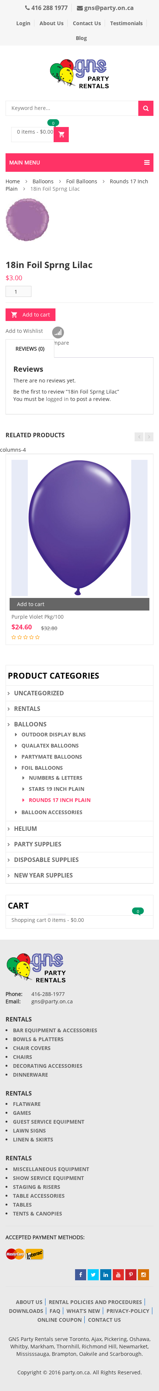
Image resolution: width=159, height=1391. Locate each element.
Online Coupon (59, 1319)
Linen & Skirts (33, 1139)
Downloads (26, 1310)
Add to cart (36, 314)
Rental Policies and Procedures (95, 1301)
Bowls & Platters (38, 1039)
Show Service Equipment (48, 1177)
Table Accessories (39, 1195)
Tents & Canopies (37, 1213)
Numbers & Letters (55, 777)
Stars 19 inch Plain (56, 788)
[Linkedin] (105, 1274)
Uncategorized (39, 693)
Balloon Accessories (51, 812)
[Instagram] (143, 1274)
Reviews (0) (30, 348)
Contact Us (87, 23)
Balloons (43, 181)
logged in (57, 398)
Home (13, 181)
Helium (25, 829)
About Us (52, 23)
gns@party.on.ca (108, 8)
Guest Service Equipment (48, 1121)
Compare (58, 333)
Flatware (27, 1103)
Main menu (24, 162)
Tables (22, 1204)
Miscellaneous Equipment (51, 1169)
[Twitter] (93, 1274)
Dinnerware (30, 1074)
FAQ (55, 1310)
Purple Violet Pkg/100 (37, 616)
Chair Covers (32, 1047)
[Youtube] (118, 1274)
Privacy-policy (127, 1310)
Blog (81, 37)
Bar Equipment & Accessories (55, 1030)
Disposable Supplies (46, 860)
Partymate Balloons (51, 756)
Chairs (22, 1056)
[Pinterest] (131, 1274)
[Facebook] (80, 1274)
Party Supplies (37, 844)
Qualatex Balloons (50, 745)
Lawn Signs (29, 1130)
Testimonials (126, 23)
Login (23, 23)
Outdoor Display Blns (53, 734)
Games (22, 1112)
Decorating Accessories (47, 1065)
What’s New (83, 1310)
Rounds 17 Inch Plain (60, 799)
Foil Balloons (81, 181)
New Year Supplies (43, 875)
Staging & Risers (36, 1186)
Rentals (27, 709)
